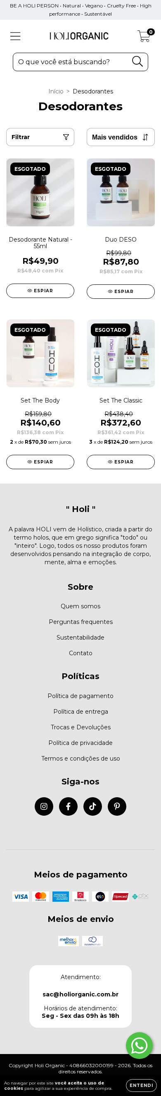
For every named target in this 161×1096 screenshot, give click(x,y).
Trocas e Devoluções (81, 727)
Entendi (141, 1085)
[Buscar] (137, 61)
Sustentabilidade (80, 637)
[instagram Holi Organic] (44, 806)
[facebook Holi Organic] (68, 806)
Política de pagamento (80, 696)
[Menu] (15, 36)
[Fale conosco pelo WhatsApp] (139, 1045)
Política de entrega (80, 711)
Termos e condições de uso (80, 758)
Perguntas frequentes (81, 622)
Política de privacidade (80, 743)
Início (56, 91)
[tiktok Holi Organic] (92, 806)
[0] (144, 38)
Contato (80, 653)
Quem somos (80, 606)
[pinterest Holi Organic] (117, 806)
